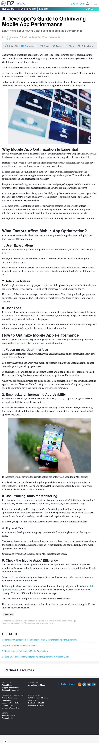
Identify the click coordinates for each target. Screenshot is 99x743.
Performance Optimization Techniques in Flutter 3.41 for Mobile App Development (39, 639)
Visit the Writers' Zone (11, 708)
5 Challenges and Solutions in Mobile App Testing (25, 651)
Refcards (8, 8)
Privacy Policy (7, 718)
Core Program (7, 705)
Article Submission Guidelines (9, 699)
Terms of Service (8, 715)
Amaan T (16, 37)
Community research (10, 690)
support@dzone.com (36, 705)
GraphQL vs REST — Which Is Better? (19, 645)
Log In (74, 3)
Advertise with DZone (36, 685)
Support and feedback (10, 687)
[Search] (95, 3)
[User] (87, 4)
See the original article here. (60, 620)
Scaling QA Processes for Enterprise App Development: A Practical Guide (35, 656)
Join (82, 3)
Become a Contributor (10, 703)
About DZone (7, 685)
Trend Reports (27, 8)
